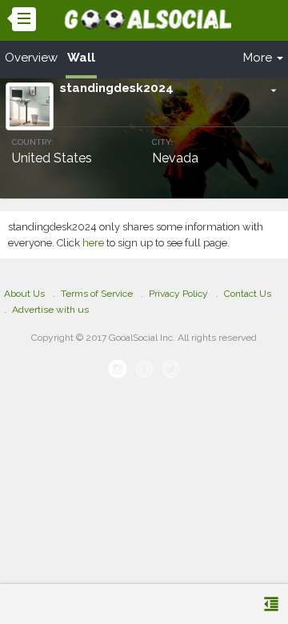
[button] (273, 90)
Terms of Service (97, 293)
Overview (31, 57)
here (93, 243)
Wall (81, 57)
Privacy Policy (178, 293)
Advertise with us (50, 309)
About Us (24, 293)
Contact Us (247, 293)
